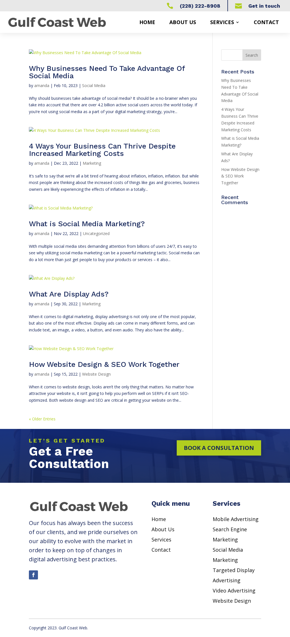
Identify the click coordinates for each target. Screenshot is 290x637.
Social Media (93, 85)
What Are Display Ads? (68, 294)
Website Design (96, 374)
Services (222, 22)
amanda (41, 85)
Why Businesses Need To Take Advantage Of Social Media (107, 72)
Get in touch (264, 6)
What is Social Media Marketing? (87, 223)
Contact (266, 22)
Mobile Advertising (236, 519)
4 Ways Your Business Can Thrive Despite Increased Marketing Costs (102, 150)
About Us (163, 529)
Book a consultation (219, 448)
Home (147, 22)
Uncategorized (96, 233)
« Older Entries (42, 419)
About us (182, 22)
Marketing (92, 163)
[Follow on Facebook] (33, 574)
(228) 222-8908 (200, 6)
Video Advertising (234, 590)
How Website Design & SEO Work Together (104, 364)
